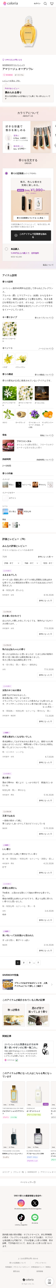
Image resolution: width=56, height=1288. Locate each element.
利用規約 (8, 1267)
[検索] (45, 4)
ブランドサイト (41, 1263)
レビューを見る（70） (11, 81)
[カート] (52, 3)
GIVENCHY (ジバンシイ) (13, 65)
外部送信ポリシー (37, 1267)
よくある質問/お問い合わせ (28, 1258)
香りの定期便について (17, 1263)
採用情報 (39, 1271)
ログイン (37, 3)
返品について (48, 265)
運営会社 (16, 1271)
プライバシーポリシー (21, 1267)
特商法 (48, 1267)
